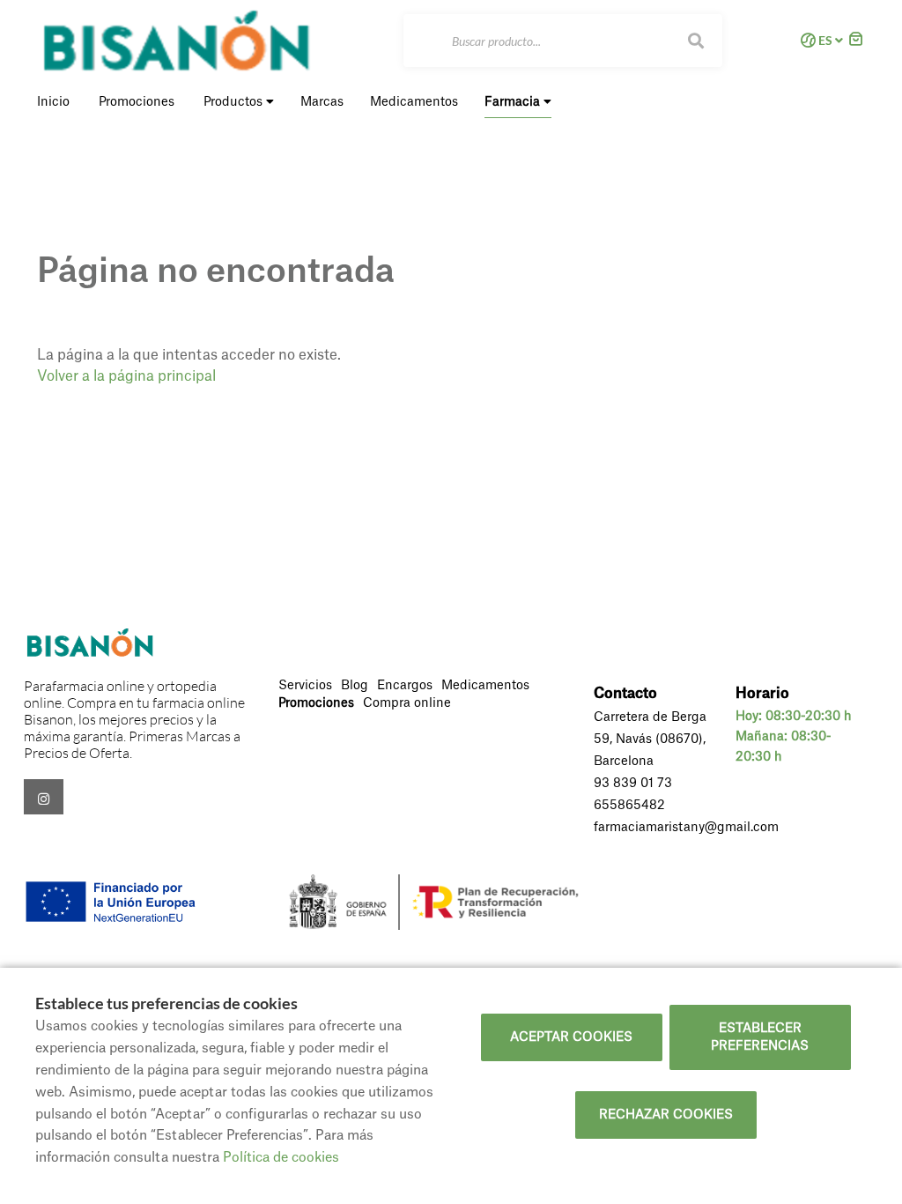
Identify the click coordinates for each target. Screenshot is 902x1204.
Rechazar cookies (666, 1115)
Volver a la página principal (126, 376)
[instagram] (43, 796)
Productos (234, 102)
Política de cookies (281, 1157)
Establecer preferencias (760, 1037)
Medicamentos (485, 686)
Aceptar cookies (571, 1037)
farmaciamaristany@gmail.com (686, 827)
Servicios (305, 686)
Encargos (405, 686)
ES (825, 40)
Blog (354, 686)
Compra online (407, 703)
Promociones (316, 703)
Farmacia (513, 102)
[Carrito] (856, 41)
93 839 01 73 (633, 783)
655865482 (629, 805)
